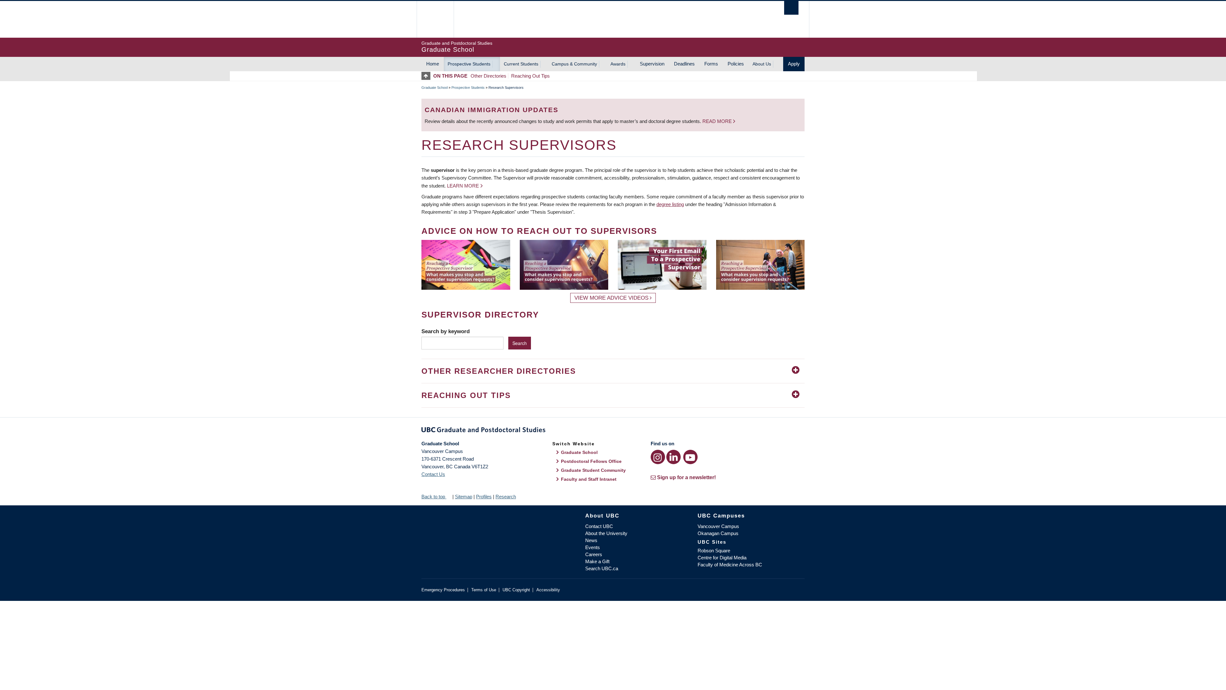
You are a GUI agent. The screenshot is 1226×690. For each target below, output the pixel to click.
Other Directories (488, 76)
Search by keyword (445, 331)
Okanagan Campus (718, 533)
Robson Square (714, 550)
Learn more (463, 185)
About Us (762, 63)
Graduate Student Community (593, 470)
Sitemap (463, 496)
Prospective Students (469, 63)
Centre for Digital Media (722, 557)
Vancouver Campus (718, 526)
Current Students (521, 63)
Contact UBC (599, 526)
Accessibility (548, 589)
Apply (794, 63)
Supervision (652, 63)
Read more (717, 121)
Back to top (433, 496)
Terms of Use (483, 589)
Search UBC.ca (601, 568)
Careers (593, 554)
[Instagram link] (658, 457)
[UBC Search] (791, 8)
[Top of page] (427, 76)
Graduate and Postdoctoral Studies (613, 431)
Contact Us (433, 474)
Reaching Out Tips (530, 76)
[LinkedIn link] (673, 457)
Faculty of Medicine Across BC (730, 564)
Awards (617, 63)
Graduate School (434, 87)
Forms (711, 63)
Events (592, 547)
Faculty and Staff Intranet (589, 479)
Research (506, 496)
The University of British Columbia (435, 19)
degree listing (670, 204)
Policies (736, 63)
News (591, 540)
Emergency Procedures (443, 589)
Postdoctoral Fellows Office (591, 461)
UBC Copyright (516, 589)
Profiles (484, 496)
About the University (606, 533)
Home (432, 63)
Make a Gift (597, 561)
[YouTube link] (690, 457)
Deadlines (684, 63)
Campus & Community (574, 63)
